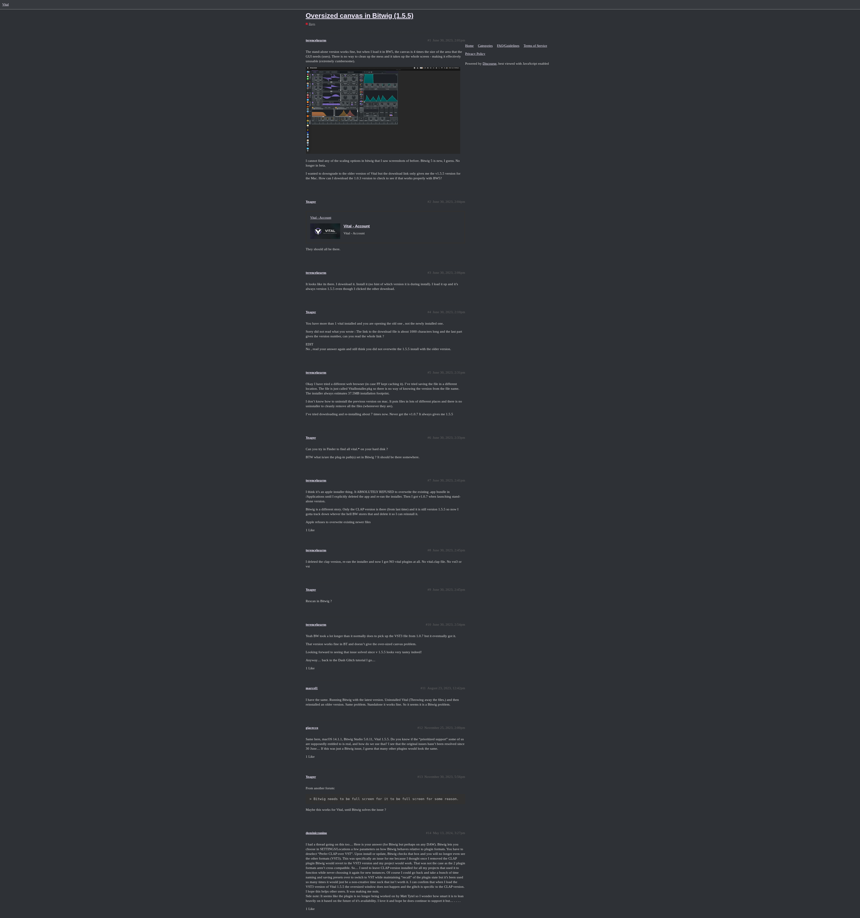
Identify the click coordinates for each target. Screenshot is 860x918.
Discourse (490, 63)
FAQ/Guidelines (508, 45)
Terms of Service (535, 45)
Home (469, 45)
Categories (485, 45)
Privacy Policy (475, 54)
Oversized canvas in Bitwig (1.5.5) (359, 15)
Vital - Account (320, 217)
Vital (5, 4)
